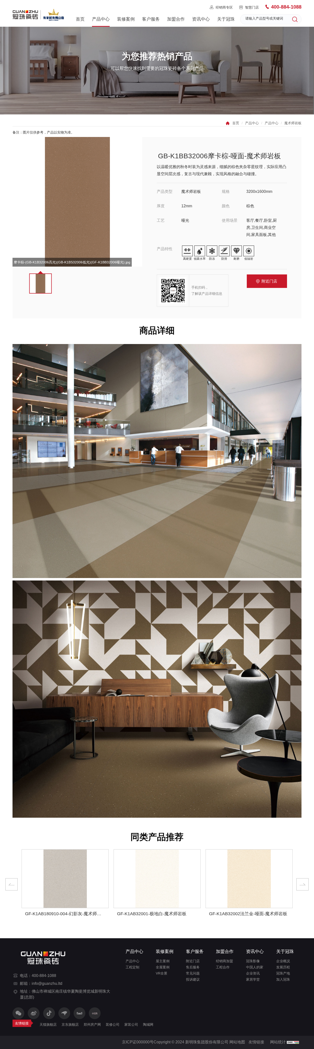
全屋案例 (163, 967)
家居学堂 (253, 979)
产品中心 (101, 19)
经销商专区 (224, 7)
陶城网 (148, 1024)
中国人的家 (254, 967)
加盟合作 (176, 19)
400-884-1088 (286, 6)
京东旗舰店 (70, 1024)
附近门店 (269, 281)
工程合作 (223, 967)
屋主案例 (163, 961)
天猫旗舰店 (48, 1024)
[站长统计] (293, 1042)
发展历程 (283, 967)
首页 (80, 19)
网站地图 (237, 1042)
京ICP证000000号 (138, 1042)
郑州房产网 (92, 1024)
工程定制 (132, 967)
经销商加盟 (224, 961)
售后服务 (193, 967)
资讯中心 (201, 19)
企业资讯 (253, 973)
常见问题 (193, 973)
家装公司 (131, 1024)
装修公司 (112, 1024)
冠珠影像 (253, 961)
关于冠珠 (226, 19)
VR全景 (161, 973)
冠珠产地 (283, 973)
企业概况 (283, 961)
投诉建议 (193, 979)
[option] (77, 202)
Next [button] (302, 884)
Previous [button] (11, 884)
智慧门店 (252, 7)
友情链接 (256, 1042)
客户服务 (151, 19)
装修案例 (126, 19)
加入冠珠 (283, 979)
